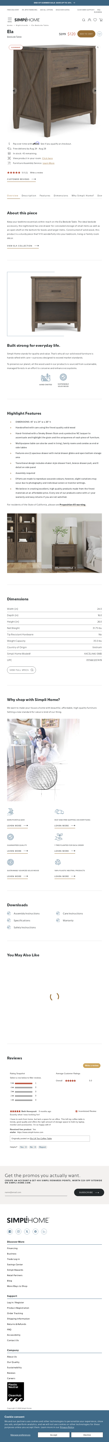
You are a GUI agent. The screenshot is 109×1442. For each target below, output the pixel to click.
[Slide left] (14, 91)
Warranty (68, 920)
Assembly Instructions (27, 913)
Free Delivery (13, 10)
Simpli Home (26, 1408)
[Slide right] (95, 91)
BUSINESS (98, 12)
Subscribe (86, 1192)
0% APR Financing (29, 10)
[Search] (84, 20)
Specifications (22, 920)
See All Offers (46, 10)
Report (42, 1147)
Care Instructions (73, 913)
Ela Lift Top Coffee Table (41, 1138)
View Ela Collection (19, 245)
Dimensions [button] (61, 195)
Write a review (36, 172)
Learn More (14, 825)
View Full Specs (19, 669)
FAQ (98, 10)
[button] (99, 33)
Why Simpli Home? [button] (83, 195)
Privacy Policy (67, 1427)
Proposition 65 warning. (73, 504)
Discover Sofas (62, 10)
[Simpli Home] (27, 19)
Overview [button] (12, 195)
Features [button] (45, 195)
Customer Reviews (18, 179)
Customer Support (86, 10)
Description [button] (29, 195)
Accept (53, 1434)
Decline (87, 1434)
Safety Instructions (25, 927)
